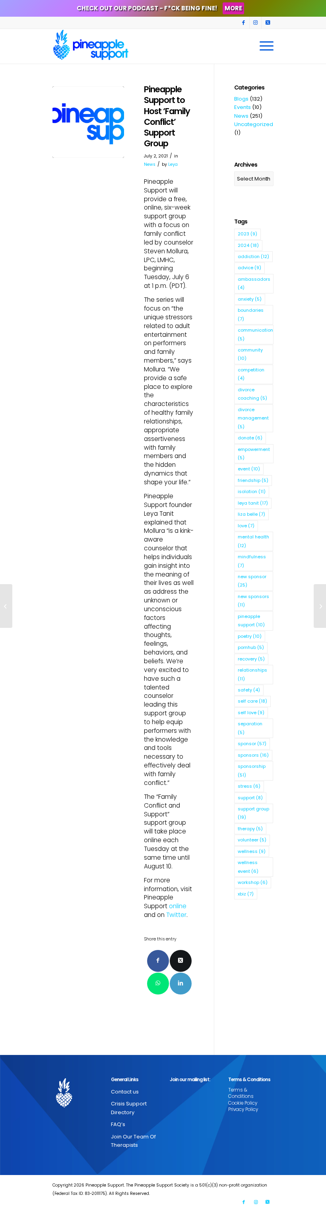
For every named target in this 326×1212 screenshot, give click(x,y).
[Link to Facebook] (243, 23)
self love (251, 712)
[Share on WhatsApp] (158, 983)
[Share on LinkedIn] (181, 983)
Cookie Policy (242, 1103)
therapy (250, 828)
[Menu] (265, 46)
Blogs (241, 99)
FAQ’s (118, 1124)
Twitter (176, 915)
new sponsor (252, 580)
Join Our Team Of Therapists (133, 1141)
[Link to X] (268, 23)
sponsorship (252, 770)
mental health (253, 541)
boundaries (251, 314)
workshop (253, 882)
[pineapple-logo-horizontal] (88, 122)
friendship (253, 480)
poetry (250, 636)
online (177, 906)
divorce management (253, 418)
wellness (252, 851)
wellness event (248, 866)
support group (253, 813)
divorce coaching (252, 394)
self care (252, 701)
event (249, 469)
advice (249, 267)
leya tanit (253, 503)
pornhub (251, 647)
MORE (233, 8)
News (149, 164)
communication (255, 334)
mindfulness (252, 561)
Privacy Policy (243, 1109)
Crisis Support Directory (129, 1108)
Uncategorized (253, 124)
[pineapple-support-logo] (90, 46)
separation (250, 728)
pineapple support (251, 620)
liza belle (251, 514)
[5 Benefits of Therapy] (320, 606)
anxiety (250, 299)
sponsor (252, 743)
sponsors (253, 755)
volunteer (252, 840)
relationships (252, 674)
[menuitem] (265, 46)
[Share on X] (181, 961)
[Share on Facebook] (158, 961)
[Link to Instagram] (255, 23)
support (250, 797)
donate (250, 438)
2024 (248, 245)
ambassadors (254, 283)
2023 (247, 234)
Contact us (125, 1091)
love (246, 525)
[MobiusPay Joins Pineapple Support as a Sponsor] (6, 606)
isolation (252, 491)
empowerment (254, 453)
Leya (173, 164)
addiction (253, 256)
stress (249, 786)
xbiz (246, 894)
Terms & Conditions (241, 1093)
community (250, 354)
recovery (251, 659)
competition (251, 374)
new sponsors (253, 600)
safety (249, 690)
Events (242, 107)
